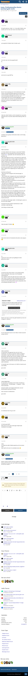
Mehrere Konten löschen (8, 607)
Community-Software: (14, 674)
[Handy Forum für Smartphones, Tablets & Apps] (5, 1)
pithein (4, 531)
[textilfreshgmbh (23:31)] (10, 581)
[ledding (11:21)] (2, 581)
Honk (4, 556)
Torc (4, 528)
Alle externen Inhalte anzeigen (14, 307)
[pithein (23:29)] (12, 581)
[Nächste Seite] (19, 474)
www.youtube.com (21, 300)
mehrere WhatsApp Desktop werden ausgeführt (13, 566)
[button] (3, 506)
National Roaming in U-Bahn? (9, 570)
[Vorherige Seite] (9, 474)
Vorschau (7, 510)
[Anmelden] (23, 1)
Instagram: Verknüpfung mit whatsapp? (12, 591)
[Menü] (26, 1)
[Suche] (19, 1)
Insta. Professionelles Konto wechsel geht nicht (13, 594)
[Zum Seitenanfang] (25, 674)
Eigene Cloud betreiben (8, 538)
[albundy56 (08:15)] (5, 581)
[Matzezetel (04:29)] (7, 581)
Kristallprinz (24, 624)
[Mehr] (26, 25)
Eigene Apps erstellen (8, 527)
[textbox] (14, 498)
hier (6, 154)
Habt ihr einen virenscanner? (9, 530)
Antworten (20, 510)
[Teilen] (26, 16)
